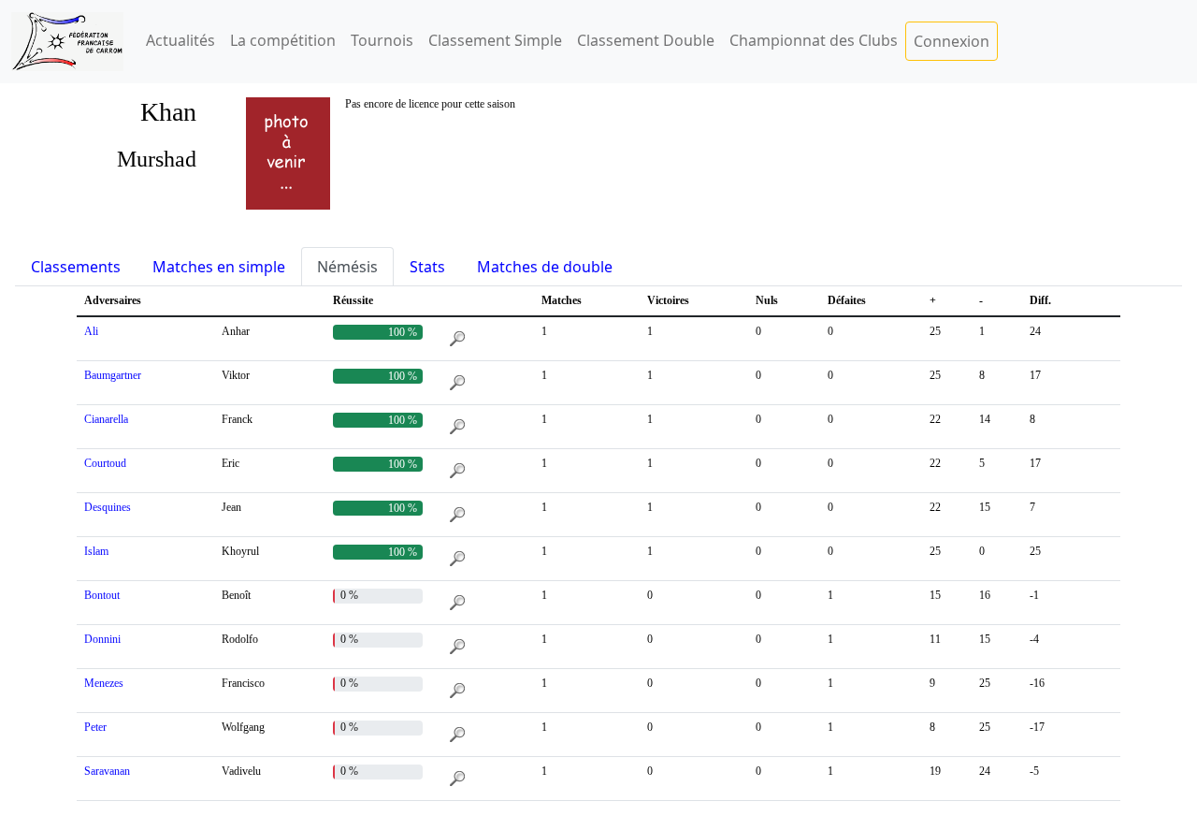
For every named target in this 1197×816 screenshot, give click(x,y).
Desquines (107, 507)
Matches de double (545, 266)
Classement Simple (495, 40)
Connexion (951, 41)
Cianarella (106, 419)
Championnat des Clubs (813, 40)
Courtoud (105, 463)
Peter (95, 727)
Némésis (347, 266)
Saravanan (107, 771)
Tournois (382, 40)
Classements (76, 266)
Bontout (102, 595)
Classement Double (645, 40)
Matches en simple (218, 266)
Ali (91, 331)
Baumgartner (112, 375)
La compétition (283, 40)
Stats (427, 266)
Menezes (103, 683)
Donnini (102, 639)
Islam (96, 551)
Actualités (180, 40)
